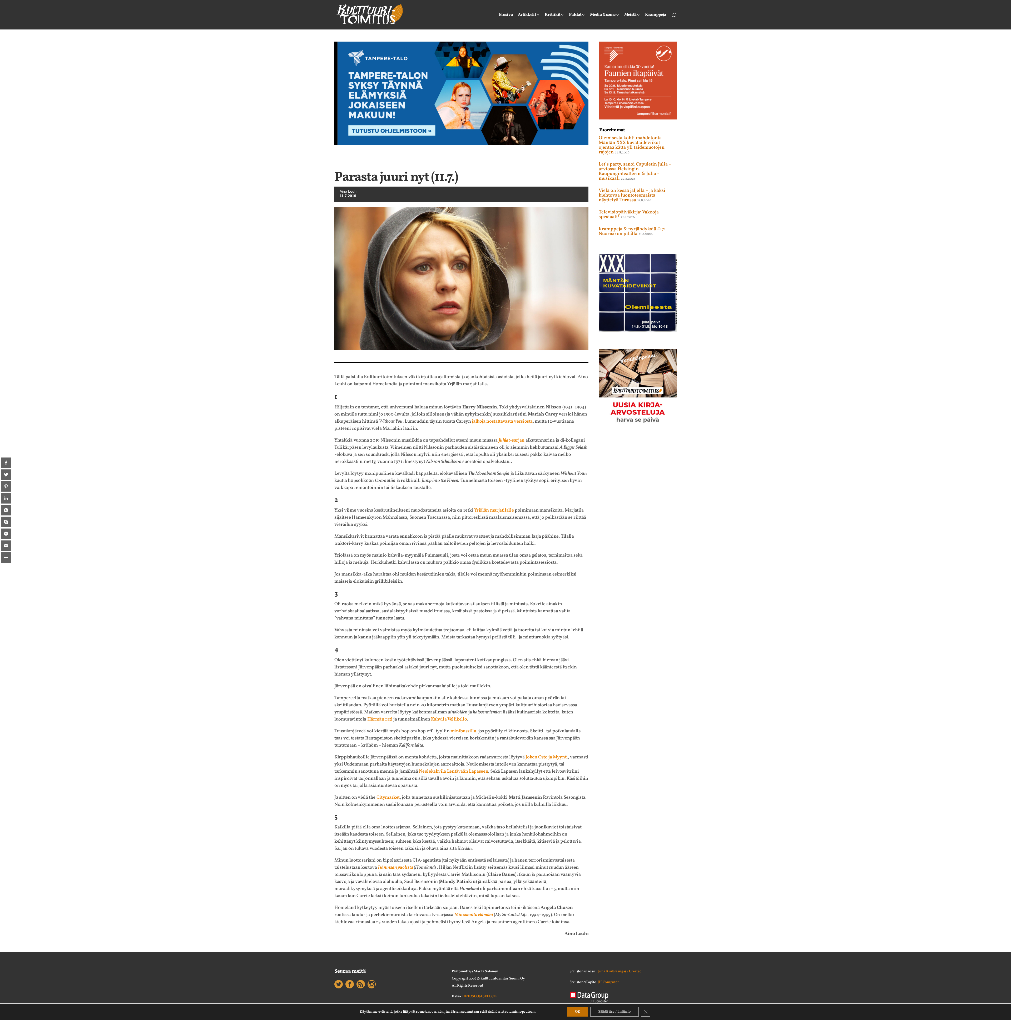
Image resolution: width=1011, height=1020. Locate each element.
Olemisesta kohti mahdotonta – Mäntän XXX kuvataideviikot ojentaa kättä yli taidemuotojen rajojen (632, 145)
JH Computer (608, 982)
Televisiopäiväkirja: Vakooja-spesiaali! (630, 214)
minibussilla (463, 731)
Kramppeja (655, 15)
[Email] (6, 545)
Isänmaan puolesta (395, 867)
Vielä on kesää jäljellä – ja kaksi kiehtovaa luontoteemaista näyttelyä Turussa (632, 195)
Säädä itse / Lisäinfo (614, 1011)
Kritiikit (553, 15)
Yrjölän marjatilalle (494, 510)
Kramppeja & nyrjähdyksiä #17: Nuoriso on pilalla (632, 231)
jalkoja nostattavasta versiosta (502, 421)
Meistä (630, 15)
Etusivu (506, 15)
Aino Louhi (348, 191)
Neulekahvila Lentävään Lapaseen (453, 771)
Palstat (575, 15)
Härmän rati (380, 719)
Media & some (602, 15)
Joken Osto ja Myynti (547, 757)
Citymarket (388, 797)
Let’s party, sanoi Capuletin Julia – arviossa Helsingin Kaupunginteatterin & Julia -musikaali (635, 171)
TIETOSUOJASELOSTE (480, 996)
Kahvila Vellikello (449, 719)
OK (577, 1011)
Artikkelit (527, 15)
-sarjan (511, 440)
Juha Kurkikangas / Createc (619, 971)
